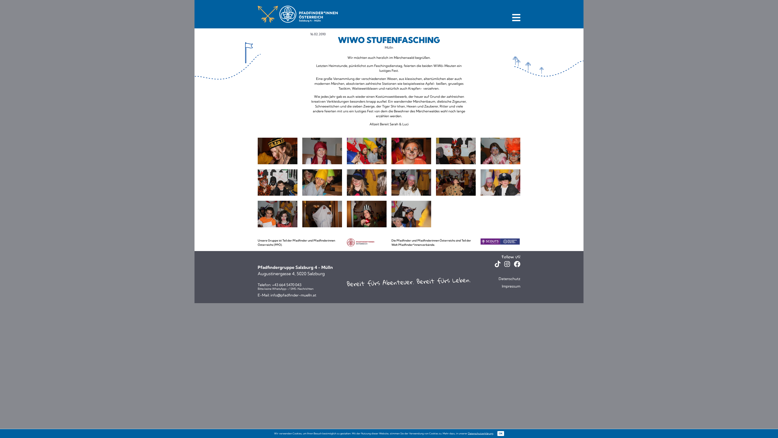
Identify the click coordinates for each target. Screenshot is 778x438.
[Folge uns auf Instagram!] (507, 265)
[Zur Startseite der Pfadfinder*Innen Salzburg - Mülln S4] (298, 14)
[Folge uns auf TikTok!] (497, 265)
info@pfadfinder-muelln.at (293, 295)
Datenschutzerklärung (480, 433)
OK (501, 433)
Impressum (511, 286)
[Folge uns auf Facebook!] (517, 265)
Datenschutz (509, 278)
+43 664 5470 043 (286, 285)
